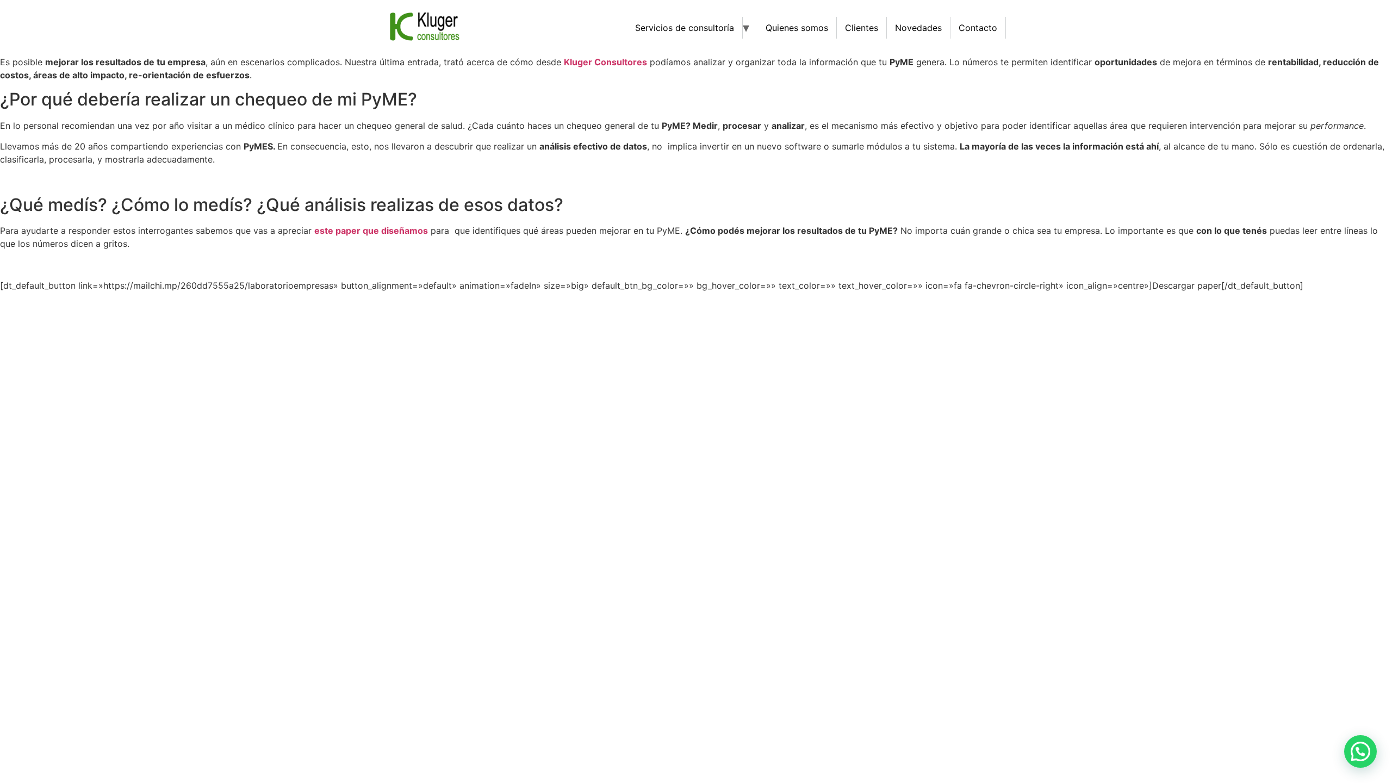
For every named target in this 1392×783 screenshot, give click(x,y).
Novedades (918, 27)
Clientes (861, 27)
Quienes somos (797, 27)
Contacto (978, 27)
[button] (1360, 751)
